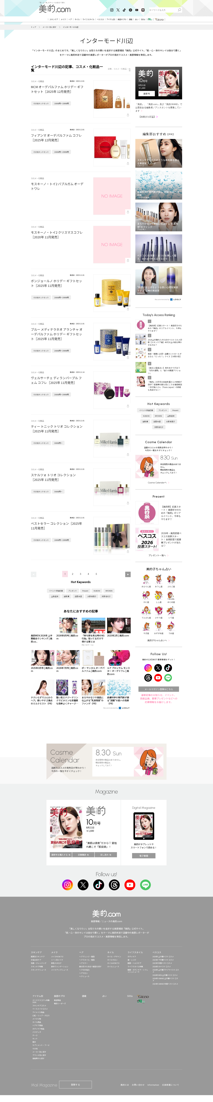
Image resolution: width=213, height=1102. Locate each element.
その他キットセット (41, 103)
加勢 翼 (66, 596)
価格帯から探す (38, 1058)
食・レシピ (132, 959)
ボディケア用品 (38, 1028)
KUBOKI (97, 590)
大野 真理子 (91, 596)
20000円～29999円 (61, 152)
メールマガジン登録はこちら (159, 689)
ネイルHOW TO (113, 963)
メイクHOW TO (57, 956)
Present (85, 590)
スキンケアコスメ (39, 1005)
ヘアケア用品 (37, 1025)
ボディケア (132, 956)
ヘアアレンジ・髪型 (87, 956)
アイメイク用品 (38, 1012)
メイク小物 (36, 1018)
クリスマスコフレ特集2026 (41, 1001)
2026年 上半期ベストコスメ (163, 956)
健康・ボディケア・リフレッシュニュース (138, 970)
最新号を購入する (59, 854)
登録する (75, 1084)
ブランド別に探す (39, 1055)
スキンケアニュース (38, 969)
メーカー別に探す (49, 27)
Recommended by (110, 708)
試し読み (104, 854)
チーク (35, 1035)
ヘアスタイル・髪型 (87, 959)
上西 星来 (54, 596)
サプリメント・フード (41, 1045)
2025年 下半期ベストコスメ (163, 959)
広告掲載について (170, 1084)
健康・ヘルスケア (134, 963)
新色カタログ (56, 963)
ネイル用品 (36, 1022)
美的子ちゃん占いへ (157, 640)
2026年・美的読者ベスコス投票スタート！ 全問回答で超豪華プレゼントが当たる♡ (171, 539)
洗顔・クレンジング (38, 963)
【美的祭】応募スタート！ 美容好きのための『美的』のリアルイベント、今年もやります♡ (171, 513)
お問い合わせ (138, 1084)
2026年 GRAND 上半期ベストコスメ (165, 979)
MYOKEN (109, 590)
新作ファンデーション (59, 966)
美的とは (125, 1084)
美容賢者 (57, 1000)
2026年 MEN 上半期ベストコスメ (165, 975)
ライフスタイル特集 (135, 966)
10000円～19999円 (61, 103)
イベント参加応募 (56, 590)
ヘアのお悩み (84, 969)
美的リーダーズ (60, 1003)
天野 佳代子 (106, 596)
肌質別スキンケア (38, 956)
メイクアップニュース (59, 969)
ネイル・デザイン (114, 956)
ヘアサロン (83, 973)
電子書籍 (143, 855)
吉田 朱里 (78, 596)
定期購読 (82, 854)
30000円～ (58, 443)
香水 (34, 1042)
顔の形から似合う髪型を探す (90, 966)
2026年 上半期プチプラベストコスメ (165, 970)
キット (35, 1038)
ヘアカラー (83, 963)
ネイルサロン (112, 959)
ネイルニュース (113, 966)
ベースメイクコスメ (40, 1008)
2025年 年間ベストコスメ (162, 963)
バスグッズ (36, 1032)
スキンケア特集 (37, 966)
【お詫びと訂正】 (148, 116)
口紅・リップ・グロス (41, 1015)
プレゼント (72, 590)
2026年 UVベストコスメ (161, 966)
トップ (33, 27)
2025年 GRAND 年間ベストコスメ (165, 984)
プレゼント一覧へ (157, 555)
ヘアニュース (84, 976)
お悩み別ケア (36, 959)
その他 (35, 1048)
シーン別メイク (57, 959)
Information (153, 1084)
